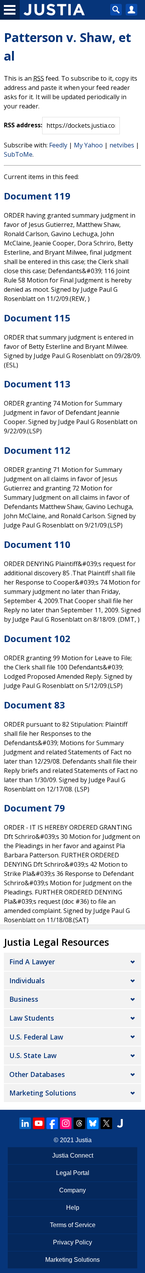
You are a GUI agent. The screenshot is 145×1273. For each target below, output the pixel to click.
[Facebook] (52, 1123)
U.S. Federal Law (36, 1036)
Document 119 (37, 195)
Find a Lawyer (32, 961)
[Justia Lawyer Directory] (120, 1123)
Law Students (31, 1018)
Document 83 (34, 704)
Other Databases (37, 1074)
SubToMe (18, 154)
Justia (83, 1140)
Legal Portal (72, 1173)
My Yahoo (88, 145)
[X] (106, 1123)
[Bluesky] (93, 1123)
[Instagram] (66, 1123)
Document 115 (37, 317)
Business (23, 999)
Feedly (58, 145)
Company (72, 1190)
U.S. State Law (32, 1055)
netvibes (121, 145)
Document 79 (34, 807)
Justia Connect (72, 1155)
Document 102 (37, 638)
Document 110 (37, 544)
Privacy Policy (72, 1242)
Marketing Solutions (42, 1092)
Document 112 (37, 450)
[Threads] (79, 1123)
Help (72, 1207)
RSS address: (23, 125)
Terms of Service (73, 1225)
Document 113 (37, 383)
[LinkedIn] (25, 1123)
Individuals (27, 980)
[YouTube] (38, 1123)
